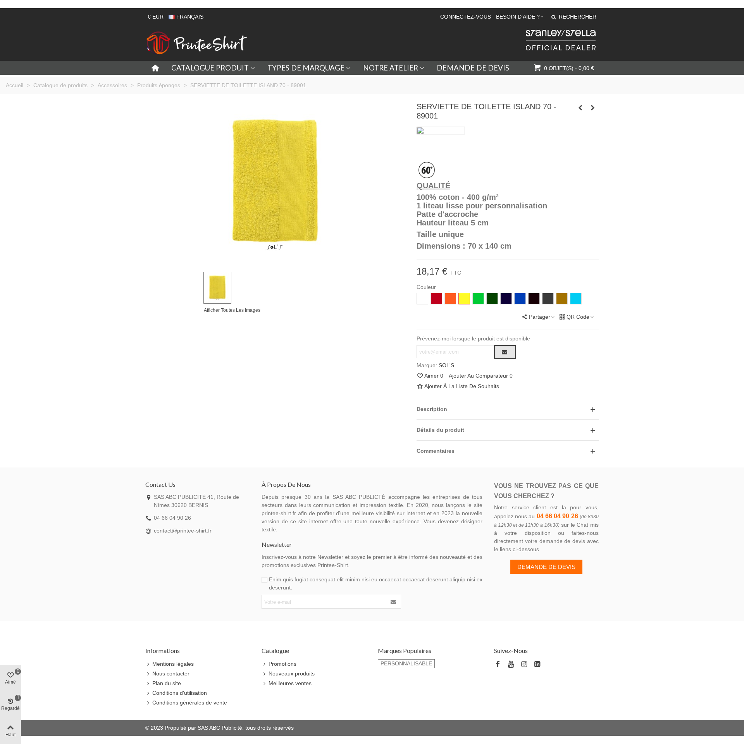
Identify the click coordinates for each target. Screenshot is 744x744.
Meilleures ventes (290, 683)
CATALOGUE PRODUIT (210, 68)
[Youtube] (510, 664)
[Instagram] (523, 664)
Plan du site (166, 683)
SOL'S (446, 365)
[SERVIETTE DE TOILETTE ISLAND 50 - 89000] (580, 107)
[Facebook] (497, 664)
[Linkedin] (537, 664)
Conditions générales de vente (189, 702)
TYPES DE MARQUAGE (305, 68)
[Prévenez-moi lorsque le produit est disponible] (505, 352)
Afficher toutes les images (232, 310)
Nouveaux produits (292, 673)
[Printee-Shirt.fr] (196, 43)
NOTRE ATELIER (390, 68)
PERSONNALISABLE (406, 663)
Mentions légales (173, 664)
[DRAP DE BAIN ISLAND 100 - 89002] (593, 107)
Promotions (282, 664)
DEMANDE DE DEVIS (473, 68)
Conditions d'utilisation (179, 693)
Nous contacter (170, 673)
